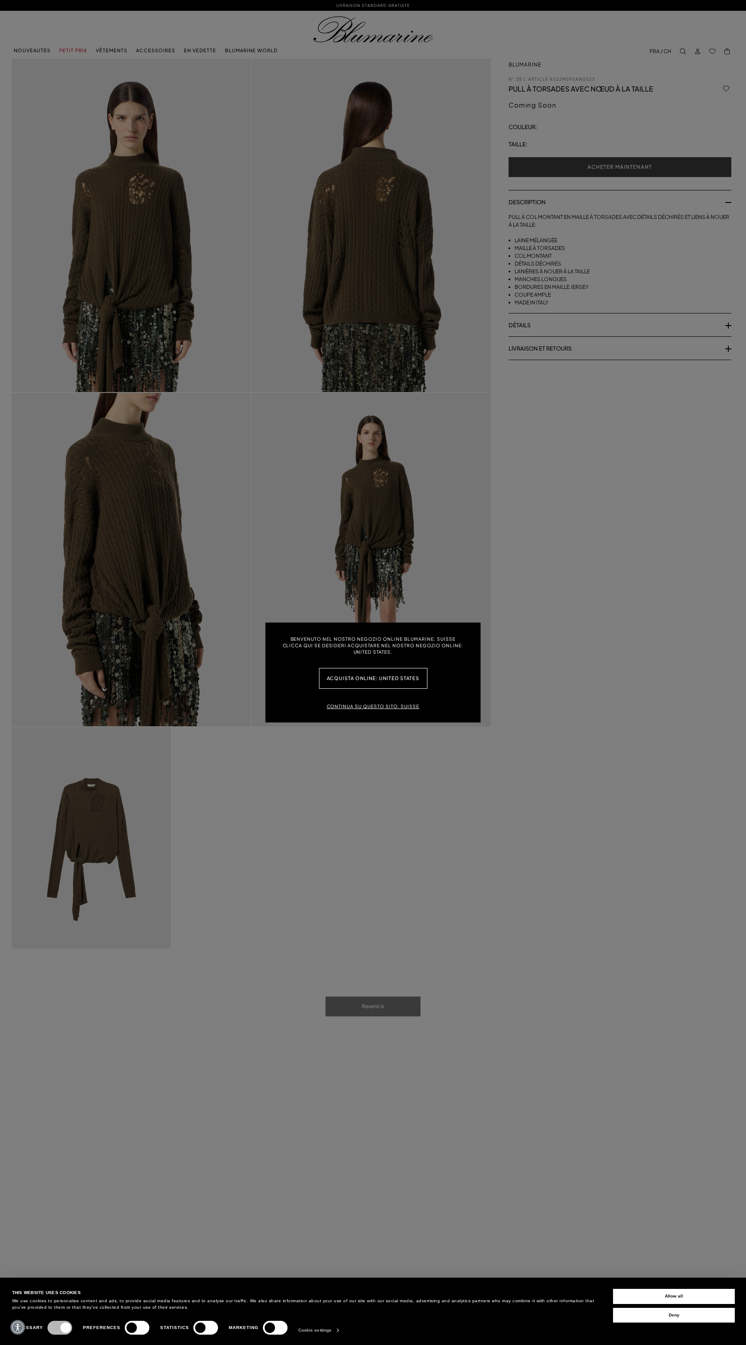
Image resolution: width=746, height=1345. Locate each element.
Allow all (674, 1296)
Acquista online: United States (373, 678)
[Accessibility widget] (17, 1327)
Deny (674, 1315)
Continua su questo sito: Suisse (373, 706)
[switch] (137, 1328)
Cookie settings (315, 1330)
